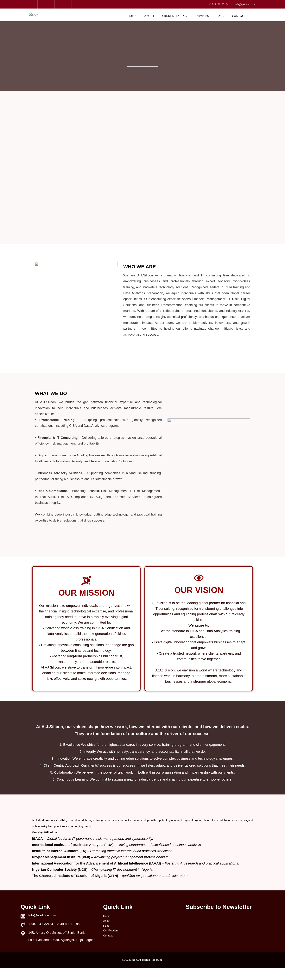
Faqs (106, 925)
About (106, 920)
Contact (108, 935)
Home (107, 916)
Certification (110, 930)
